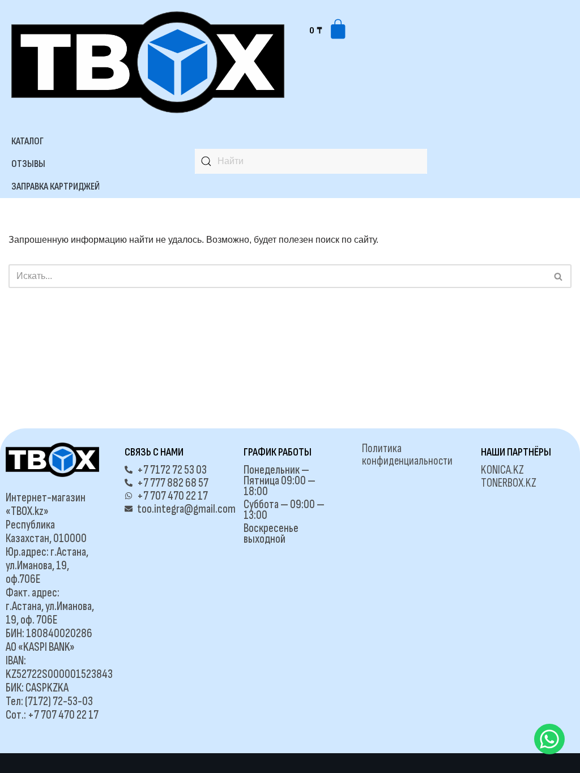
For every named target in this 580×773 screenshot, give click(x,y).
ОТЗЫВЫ (28, 164)
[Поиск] (559, 276)
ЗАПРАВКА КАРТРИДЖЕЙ (55, 186)
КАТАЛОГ (27, 141)
